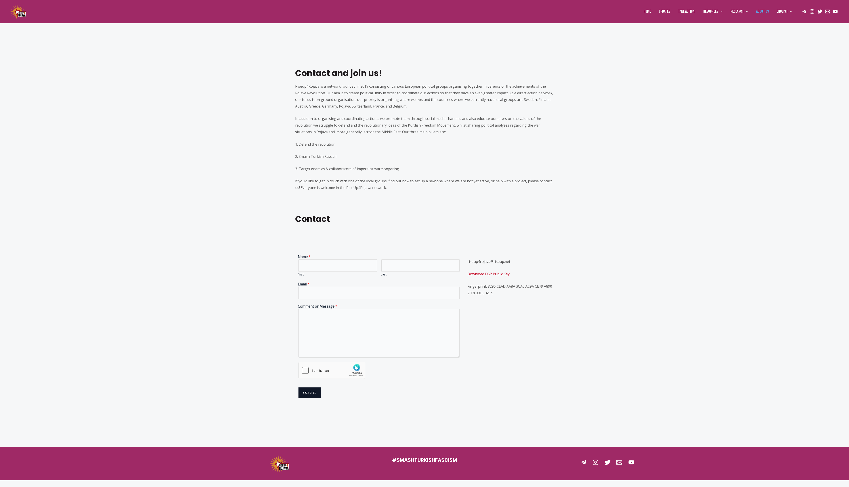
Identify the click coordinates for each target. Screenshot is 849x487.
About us (762, 11)
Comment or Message (317, 306)
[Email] (827, 11)
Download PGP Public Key (488, 273)
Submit (310, 392)
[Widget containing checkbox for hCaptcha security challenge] (331, 370)
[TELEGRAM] (804, 11)
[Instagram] (812, 11)
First (301, 274)
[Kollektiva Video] (835, 11)
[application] (720, 11)
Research (737, 11)
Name (304, 256)
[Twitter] (820, 11)
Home (647, 11)
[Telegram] (583, 462)
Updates (664, 11)
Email (304, 284)
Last (383, 274)
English (782, 11)
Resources (710, 11)
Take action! (686, 11)
